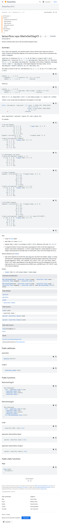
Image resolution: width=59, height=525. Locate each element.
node (3, 310)
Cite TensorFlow (34, 509)
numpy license (43, 488)
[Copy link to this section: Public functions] (16, 378)
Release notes (33, 501)
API (9, 12)
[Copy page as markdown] (45, 36)
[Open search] (40, 2)
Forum (3, 501)
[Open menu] (2, 2)
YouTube (4, 509)
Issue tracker (33, 499)
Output (19, 140)
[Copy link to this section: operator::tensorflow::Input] (22, 434)
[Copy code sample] (56, 74)
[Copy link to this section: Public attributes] (16, 348)
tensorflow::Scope (23, 279)
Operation (5, 297)
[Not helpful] (56, 12)
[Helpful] (54, 12)
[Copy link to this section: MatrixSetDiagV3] (15, 382)
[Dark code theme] (53, 74)
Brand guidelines (34, 506)
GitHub (3, 504)
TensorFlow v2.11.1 (8, 7)
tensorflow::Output (9, 302)
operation (5, 294)
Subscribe (26, 517)
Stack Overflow (34, 504)
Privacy (8, 514)
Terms (3, 514)
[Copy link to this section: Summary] (11, 48)
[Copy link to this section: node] (7, 423)
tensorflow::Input (42, 279)
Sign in (55, 1)
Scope (11, 238)
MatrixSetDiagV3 (7, 279)
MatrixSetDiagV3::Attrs (46, 285)
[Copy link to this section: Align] (6, 464)
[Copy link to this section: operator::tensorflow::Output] (24, 446)
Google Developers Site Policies (43, 487)
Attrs (16, 253)
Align (4, 329)
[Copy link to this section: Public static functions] (21, 459)
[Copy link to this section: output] (8, 365)
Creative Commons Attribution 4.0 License (43, 485)
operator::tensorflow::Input (11, 316)
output (4, 300)
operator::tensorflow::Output (11, 320)
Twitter (3, 506)
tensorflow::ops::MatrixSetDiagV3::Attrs (12, 339)
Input (33, 126)
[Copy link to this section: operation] (10, 353)
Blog (3, 499)
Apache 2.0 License (22, 487)
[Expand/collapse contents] (10, 16)
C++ (24, 12)
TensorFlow (4, 12)
